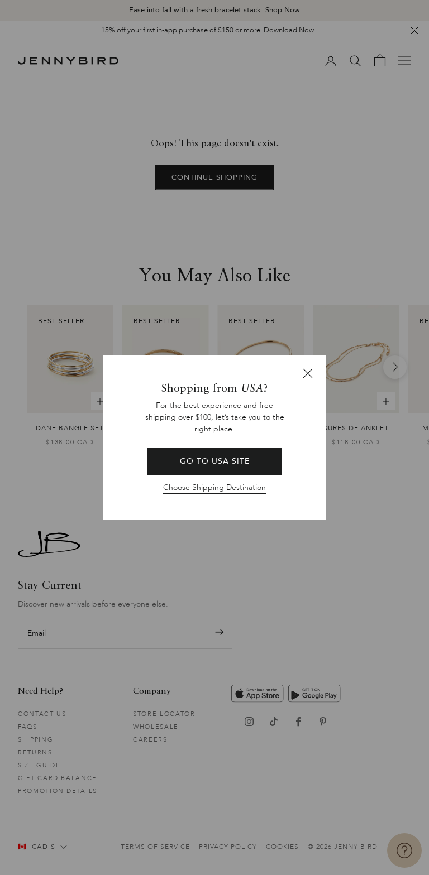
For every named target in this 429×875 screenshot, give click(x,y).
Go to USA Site (215, 461)
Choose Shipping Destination (214, 487)
